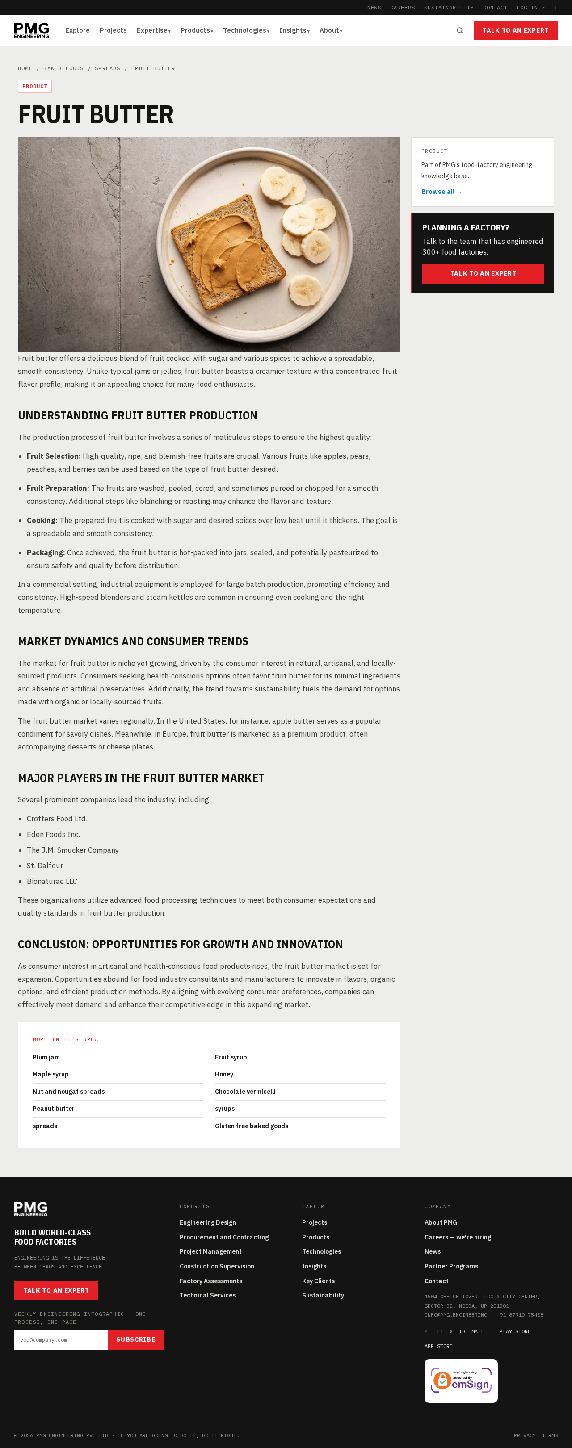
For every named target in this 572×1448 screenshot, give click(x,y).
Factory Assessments (211, 1281)
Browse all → (442, 192)
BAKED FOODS (63, 68)
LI (440, 1331)
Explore (77, 30)
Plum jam (46, 1057)
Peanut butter (54, 1109)
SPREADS (107, 68)
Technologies (244, 30)
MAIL (477, 1331)
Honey (224, 1074)
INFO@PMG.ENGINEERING (456, 1314)
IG (462, 1331)
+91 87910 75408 (519, 1314)
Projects (113, 30)
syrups (225, 1109)
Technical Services (208, 1295)
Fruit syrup (231, 1057)
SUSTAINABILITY (449, 7)
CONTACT (495, 7)
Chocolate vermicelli (245, 1092)
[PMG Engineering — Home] (31, 30)
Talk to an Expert (516, 30)
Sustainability (323, 1295)
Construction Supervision (217, 1266)
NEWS (374, 7)
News (433, 1251)
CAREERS (402, 7)
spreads (45, 1126)
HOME (25, 68)
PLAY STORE (515, 1331)
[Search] (459, 30)
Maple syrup (51, 1074)
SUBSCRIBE (135, 1339)
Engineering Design (208, 1222)
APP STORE (439, 1346)
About (329, 30)
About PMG (441, 1222)
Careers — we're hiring (458, 1237)
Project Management (211, 1251)
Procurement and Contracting (224, 1237)
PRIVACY (525, 1435)
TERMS (550, 1435)
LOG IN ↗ (531, 7)
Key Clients (318, 1281)
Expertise (152, 30)
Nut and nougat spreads (69, 1092)
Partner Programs (451, 1266)
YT (428, 1331)
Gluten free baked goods (251, 1126)
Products (195, 30)
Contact (437, 1281)
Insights (293, 30)
